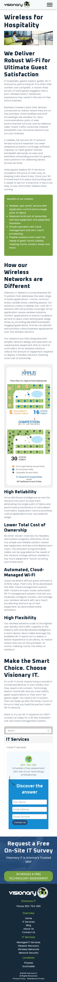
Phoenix (28, 963)
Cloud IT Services (16, 747)
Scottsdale (28, 966)
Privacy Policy (19, 978)
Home (28, 918)
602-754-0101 (28, 765)
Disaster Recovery (28, 945)
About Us (28, 928)
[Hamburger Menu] (50, 4)
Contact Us (20, 822)
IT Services (17, 739)
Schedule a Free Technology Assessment (28, 876)
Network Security (28, 952)
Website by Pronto (35, 978)
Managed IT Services (28, 942)
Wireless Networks (28, 949)
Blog (28, 925)
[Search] (48, 731)
